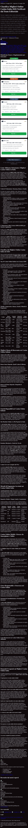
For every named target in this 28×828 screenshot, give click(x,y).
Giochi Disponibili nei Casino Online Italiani (12, 48)
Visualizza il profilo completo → (7, 774)
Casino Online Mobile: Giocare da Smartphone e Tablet (12, 50)
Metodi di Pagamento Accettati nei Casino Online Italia (13, 49)
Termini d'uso (7, 817)
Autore (2, 2)
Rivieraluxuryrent (4, 1)
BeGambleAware (16, 812)
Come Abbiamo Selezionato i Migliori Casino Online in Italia (13, 45)
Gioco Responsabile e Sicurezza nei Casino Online (12, 52)
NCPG (23, 812)
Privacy (2, 817)
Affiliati (11, 817)
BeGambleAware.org (14, 163)
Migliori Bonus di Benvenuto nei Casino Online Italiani (14, 47)
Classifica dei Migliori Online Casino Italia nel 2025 (11, 46)
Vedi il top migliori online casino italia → (9, 36)
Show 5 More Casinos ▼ (14, 159)
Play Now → (14, 73)
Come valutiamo (16, 817)
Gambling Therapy (7, 812)
